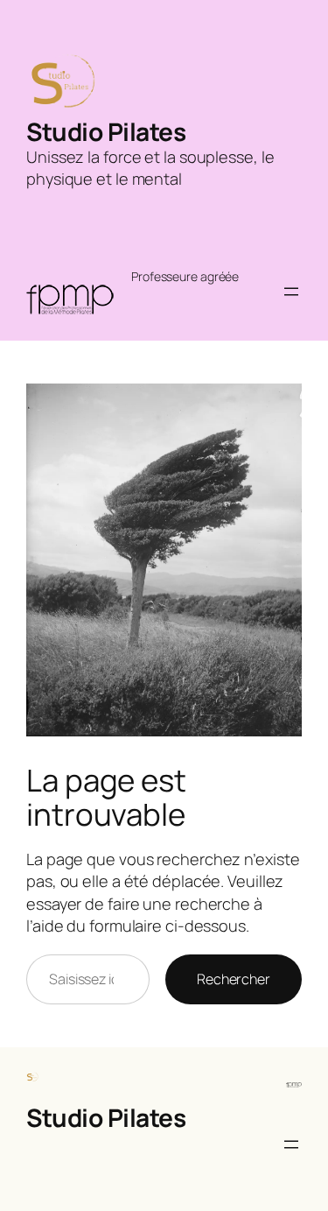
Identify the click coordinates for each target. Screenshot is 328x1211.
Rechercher (233, 979)
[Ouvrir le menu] (291, 291)
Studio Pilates (105, 131)
